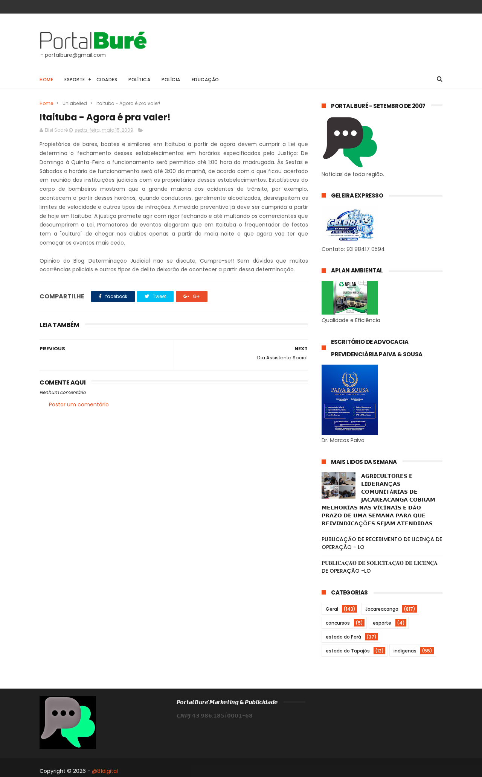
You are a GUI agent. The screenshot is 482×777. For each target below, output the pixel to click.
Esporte (74, 79)
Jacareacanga (381, 609)
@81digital (105, 771)
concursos (338, 623)
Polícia (171, 79)
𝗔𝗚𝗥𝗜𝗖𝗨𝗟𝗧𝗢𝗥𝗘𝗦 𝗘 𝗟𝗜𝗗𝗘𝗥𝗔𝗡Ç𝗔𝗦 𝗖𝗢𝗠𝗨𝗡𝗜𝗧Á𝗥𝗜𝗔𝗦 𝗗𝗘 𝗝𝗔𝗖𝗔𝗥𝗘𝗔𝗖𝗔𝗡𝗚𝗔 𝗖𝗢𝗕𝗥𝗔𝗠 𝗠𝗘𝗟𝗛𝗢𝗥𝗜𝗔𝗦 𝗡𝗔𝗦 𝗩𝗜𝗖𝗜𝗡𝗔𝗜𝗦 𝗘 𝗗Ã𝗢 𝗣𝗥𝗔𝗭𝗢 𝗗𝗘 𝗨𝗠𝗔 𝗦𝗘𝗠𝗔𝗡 (378, 499)
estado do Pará (343, 637)
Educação (205, 79)
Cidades (106, 79)
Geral (332, 609)
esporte (382, 623)
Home (46, 79)
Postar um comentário (79, 404)
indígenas (405, 651)
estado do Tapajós (348, 651)
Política (139, 79)
